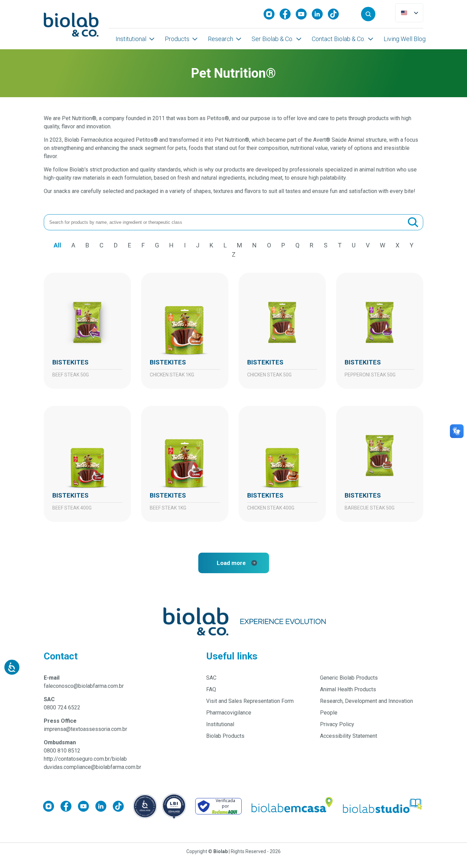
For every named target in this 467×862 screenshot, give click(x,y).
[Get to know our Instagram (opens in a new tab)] (272, 14)
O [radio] (269, 245)
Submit (413, 222)
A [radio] (73, 245)
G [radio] (157, 245)
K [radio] (211, 245)
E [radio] (129, 245)
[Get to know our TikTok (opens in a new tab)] (336, 14)
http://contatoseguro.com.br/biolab (85, 759)
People (328, 712)
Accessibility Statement (348, 736)
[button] (368, 14)
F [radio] (143, 245)
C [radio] (101, 245)
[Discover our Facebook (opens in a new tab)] (288, 14)
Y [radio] (411, 245)
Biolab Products (225, 736)
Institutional (131, 38)
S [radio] (326, 245)
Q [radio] (297, 245)
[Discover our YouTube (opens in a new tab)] (304, 14)
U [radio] (354, 245)
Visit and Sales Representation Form (250, 701)
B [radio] (87, 245)
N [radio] (254, 245)
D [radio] (116, 245)
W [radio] (382, 245)
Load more (231, 562)
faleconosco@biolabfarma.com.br (84, 686)
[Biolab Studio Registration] (383, 806)
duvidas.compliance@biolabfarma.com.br (92, 767)
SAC (211, 677)
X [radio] (397, 245)
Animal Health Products (348, 689)
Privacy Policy (337, 724)
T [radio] (340, 245)
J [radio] (197, 245)
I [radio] (185, 245)
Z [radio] (234, 254)
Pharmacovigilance (228, 712)
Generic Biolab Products (349, 677)
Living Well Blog (405, 38)
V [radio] (368, 245)
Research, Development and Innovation (366, 701)
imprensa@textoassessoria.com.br (85, 729)
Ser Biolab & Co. (272, 38)
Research (220, 38)
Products (177, 38)
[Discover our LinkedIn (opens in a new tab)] (320, 14)
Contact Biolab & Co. (338, 38)
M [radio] (239, 245)
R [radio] (311, 245)
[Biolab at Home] (292, 806)
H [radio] (171, 245)
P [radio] (283, 245)
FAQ (211, 689)
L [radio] (225, 245)
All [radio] (57, 245)
